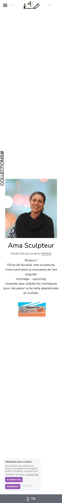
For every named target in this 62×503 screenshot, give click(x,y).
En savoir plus (32, 474)
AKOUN (46, 253)
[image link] (32, 309)
